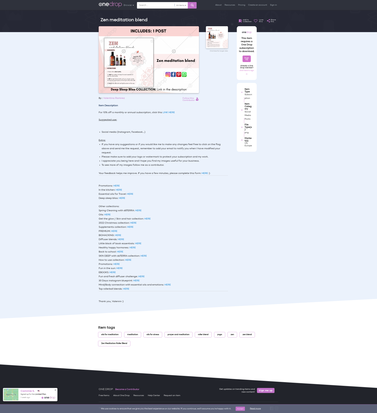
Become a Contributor (127, 389)
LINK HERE (168, 112)
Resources (230, 5)
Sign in (273, 5)
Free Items (104, 396)
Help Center (154, 396)
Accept (240, 409)
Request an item (172, 396)
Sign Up (246, 59)
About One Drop (121, 396)
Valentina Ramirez (114, 98)
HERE (205, 173)
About (218, 5)
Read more (255, 409)
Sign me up (266, 390)
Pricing (241, 5)
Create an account (257, 5)
